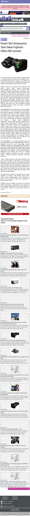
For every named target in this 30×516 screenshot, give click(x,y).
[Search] (27, 28)
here (23, 7)
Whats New (14, 496)
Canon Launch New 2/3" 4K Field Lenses (11, 288)
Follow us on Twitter (7, 503)
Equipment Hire (16, 23)
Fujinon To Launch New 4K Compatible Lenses (13, 340)
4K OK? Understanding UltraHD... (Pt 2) (11, 429)
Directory (2, 23)
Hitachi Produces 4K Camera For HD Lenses (12, 304)
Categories (5, 499)
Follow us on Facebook (8, 501)
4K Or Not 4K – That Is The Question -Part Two (13, 481)
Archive (25, 23)
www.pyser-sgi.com (6, 192)
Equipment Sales (9, 23)
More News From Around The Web (20, 488)
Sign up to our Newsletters (8, 506)
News (1, 25)
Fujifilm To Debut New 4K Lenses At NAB (12, 253)
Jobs (22, 23)
